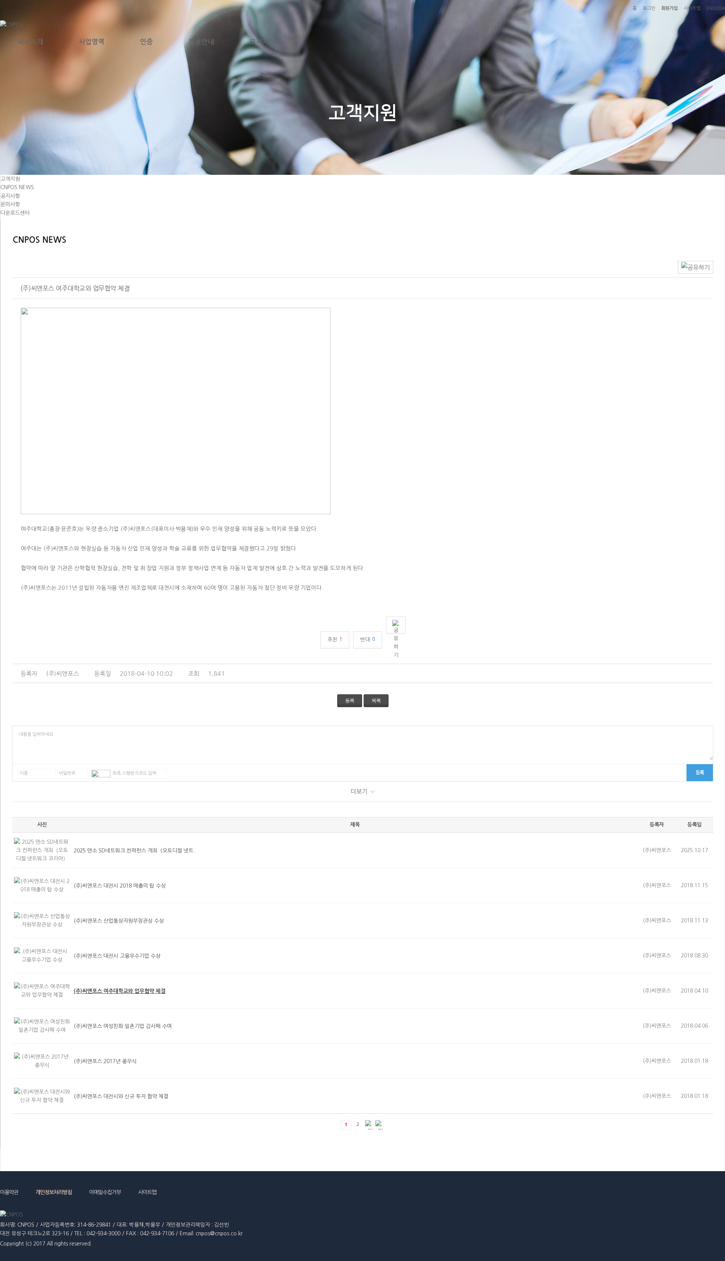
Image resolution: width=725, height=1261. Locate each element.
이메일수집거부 (105, 1192)
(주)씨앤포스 (62, 674)
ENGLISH (715, 8)
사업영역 (92, 42)
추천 (334, 639)
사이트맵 (692, 8)
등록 (349, 700)
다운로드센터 (15, 213)
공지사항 (10, 196)
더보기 (358, 791)
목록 (376, 700)
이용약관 (9, 1192)
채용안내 (201, 42)
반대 (367, 639)
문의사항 (10, 204)
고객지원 (262, 42)
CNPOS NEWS (17, 187)
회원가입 (669, 8)
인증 (146, 42)
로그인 (649, 8)
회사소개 (30, 42)
